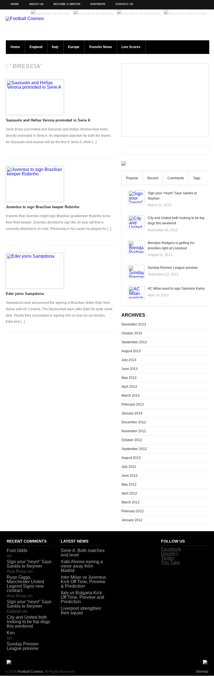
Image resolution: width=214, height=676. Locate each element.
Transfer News (100, 47)
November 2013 (133, 324)
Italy (55, 47)
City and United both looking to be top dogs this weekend (28, 621)
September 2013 (134, 342)
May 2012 (129, 484)
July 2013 (128, 360)
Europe (73, 47)
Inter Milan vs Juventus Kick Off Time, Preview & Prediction (83, 581)
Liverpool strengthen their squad (81, 610)
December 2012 (133, 422)
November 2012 (133, 431)
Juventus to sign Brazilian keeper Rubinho (42, 207)
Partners (97, 4)
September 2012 (134, 449)
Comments (175, 178)
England (36, 47)
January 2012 (131, 520)
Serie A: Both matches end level (82, 552)
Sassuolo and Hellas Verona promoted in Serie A (48, 120)
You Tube (170, 562)
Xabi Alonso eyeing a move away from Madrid (82, 566)
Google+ (169, 553)
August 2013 (131, 351)
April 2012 (129, 493)
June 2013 (129, 369)
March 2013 (130, 395)
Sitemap (202, 671)
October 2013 (131, 333)
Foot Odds (17, 550)
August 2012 (131, 458)
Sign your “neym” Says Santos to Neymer (29, 563)
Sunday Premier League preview (173, 268)
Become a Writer (67, 4)
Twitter (167, 558)
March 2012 (130, 502)
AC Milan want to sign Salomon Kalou (176, 288)
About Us (36, 4)
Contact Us (124, 4)
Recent (152, 178)
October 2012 (131, 440)
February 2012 (132, 511)
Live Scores (130, 47)
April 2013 (129, 387)
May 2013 (129, 378)
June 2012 (129, 476)
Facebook (171, 549)
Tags (196, 178)
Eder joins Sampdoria (25, 294)
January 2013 (131, 413)
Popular (132, 178)
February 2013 (132, 404)
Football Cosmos (30, 671)
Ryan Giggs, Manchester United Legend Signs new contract (25, 584)
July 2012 (128, 467)
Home (15, 4)
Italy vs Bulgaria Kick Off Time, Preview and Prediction (82, 597)
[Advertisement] (165, 100)
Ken (11, 632)
